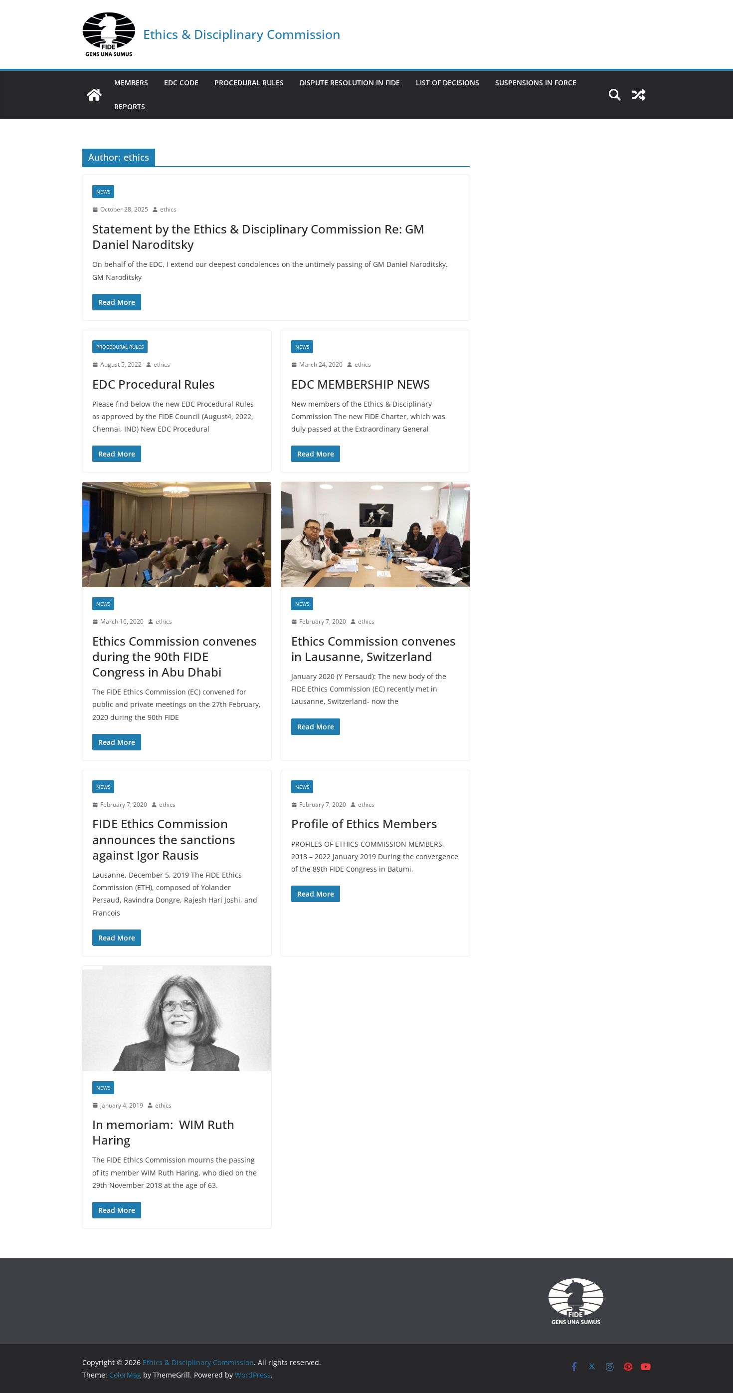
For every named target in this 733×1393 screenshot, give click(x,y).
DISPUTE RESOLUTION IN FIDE (350, 82)
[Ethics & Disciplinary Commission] (94, 95)
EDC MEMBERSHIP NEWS (360, 384)
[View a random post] (639, 95)
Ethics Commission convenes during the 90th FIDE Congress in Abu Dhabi (174, 656)
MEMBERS (131, 82)
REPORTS (129, 106)
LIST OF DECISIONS (447, 82)
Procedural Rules (120, 346)
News (103, 191)
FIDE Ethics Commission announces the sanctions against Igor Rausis (163, 839)
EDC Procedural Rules (153, 384)
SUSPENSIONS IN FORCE (535, 82)
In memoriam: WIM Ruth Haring (163, 1132)
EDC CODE (181, 82)
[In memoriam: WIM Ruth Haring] (176, 1018)
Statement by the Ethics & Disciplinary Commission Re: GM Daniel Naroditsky (258, 236)
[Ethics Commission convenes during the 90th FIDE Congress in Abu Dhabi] (176, 534)
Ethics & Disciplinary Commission (242, 33)
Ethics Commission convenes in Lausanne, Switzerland (373, 649)
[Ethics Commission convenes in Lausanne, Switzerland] (375, 534)
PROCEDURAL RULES (249, 82)
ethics (168, 209)
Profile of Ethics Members (364, 823)
